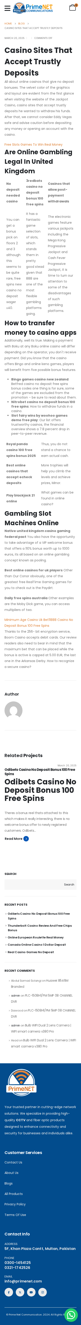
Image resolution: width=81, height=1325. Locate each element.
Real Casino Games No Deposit (31, 952)
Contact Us (13, 1162)
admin (15, 995)
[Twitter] (20, 1292)
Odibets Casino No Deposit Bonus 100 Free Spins (39, 771)
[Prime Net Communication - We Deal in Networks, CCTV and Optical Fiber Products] (33, 8)
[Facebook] (8, 1292)
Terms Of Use (15, 1215)
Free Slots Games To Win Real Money (33, 144)
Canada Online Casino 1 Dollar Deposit (37, 945)
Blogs (8, 1183)
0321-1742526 (17, 1267)
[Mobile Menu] (8, 8)
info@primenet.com (23, 1281)
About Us (11, 1173)
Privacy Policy (15, 1204)
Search (10, 874)
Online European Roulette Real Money (36, 937)
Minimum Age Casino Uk (23, 619)
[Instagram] (42, 1292)
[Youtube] (31, 1292)
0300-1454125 (17, 1262)
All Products (13, 1194)
